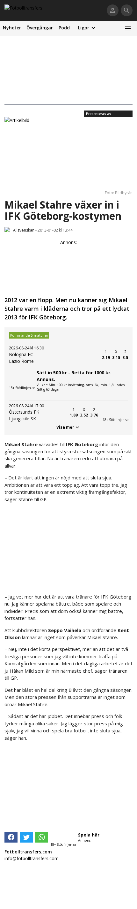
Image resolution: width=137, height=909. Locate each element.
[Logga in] (113, 10)
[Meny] (127, 28)
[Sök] (127, 10)
